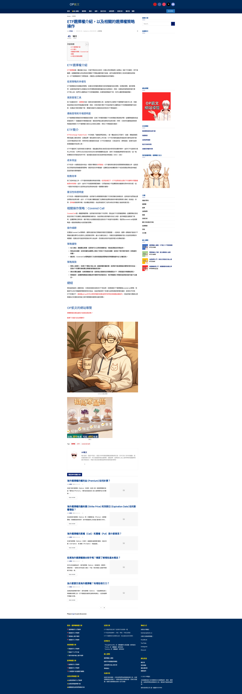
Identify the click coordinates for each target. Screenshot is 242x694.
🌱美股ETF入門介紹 (73, 652)
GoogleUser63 (109, 645)
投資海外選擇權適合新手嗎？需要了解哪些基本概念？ (93, 557)
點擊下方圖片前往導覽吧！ (76, 318)
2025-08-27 (77, 561)
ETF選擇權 (71, 70)
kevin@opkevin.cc (146, 633)
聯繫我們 (143, 671)
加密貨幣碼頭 (146, 140)
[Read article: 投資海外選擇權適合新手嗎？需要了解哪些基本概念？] (124, 567)
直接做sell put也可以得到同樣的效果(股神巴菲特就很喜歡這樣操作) (100, 294)
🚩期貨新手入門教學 (73, 633)
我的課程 (170, 11)
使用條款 (143, 665)
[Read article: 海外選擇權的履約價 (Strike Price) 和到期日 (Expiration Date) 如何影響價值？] (124, 519)
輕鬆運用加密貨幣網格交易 (77, 687)
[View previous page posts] (101, 607)
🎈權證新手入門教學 (73, 668)
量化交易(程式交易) (148, 222)
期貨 (90, 11)
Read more (73, 497)
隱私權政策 (144, 668)
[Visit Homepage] (74, 4)
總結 (72, 54)
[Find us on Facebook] (159, 4)
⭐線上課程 (75, 11)
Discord (143, 650)
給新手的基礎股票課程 (110, 661)
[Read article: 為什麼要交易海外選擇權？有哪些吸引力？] (124, 593)
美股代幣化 (145, 200)
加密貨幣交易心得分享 (110, 665)
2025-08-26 (77, 586)
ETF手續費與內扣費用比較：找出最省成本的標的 (118, 636)
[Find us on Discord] (173, 4)
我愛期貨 (145, 135)
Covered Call (71, 213)
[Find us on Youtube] (155, 4)
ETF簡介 (73, 49)
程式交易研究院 (147, 144)
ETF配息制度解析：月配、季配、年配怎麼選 (117, 632)
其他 (143, 229)
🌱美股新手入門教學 (73, 648)
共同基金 (100, 164)
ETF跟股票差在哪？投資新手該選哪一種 (116, 629)
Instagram (144, 646)
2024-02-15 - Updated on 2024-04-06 (86, 31)
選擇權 (84, 11)
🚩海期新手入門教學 (73, 640)
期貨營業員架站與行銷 (149, 131)
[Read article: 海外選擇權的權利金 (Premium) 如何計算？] (124, 490)
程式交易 (103, 11)
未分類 (144, 233)
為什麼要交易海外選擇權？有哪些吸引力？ (88, 583)
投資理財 (145, 225)
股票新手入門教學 (74, 664)
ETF (78, 444)
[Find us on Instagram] (164, 4)
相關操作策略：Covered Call (79, 51)
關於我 (128, 11)
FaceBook (144, 640)
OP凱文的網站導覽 (76, 56)
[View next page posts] (104, 607)
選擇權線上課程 (108, 658)
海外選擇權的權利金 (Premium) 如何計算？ (88, 481)
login (73, 614)
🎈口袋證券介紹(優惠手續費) (75, 671)
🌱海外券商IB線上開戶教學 (75, 655)
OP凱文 (71, 31)
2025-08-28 (77, 537)
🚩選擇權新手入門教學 (74, 629)
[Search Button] (173, 24)
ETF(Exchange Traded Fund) (77, 135)
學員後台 (106, 668)
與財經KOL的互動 (123, 645)
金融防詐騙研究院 (147, 149)
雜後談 (115, 647)
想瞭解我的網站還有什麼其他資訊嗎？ (80, 313)
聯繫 (133, 11)
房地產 (72, 202)
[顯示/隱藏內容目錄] (86, 44)
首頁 (68, 11)
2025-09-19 (77, 513)
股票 (96, 11)
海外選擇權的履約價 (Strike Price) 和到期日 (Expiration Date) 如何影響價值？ (101, 508)
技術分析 (120, 11)
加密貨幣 (111, 11)
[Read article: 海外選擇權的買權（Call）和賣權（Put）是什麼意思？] (124, 543)
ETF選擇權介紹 (75, 47)
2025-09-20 (77, 484)
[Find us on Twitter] (168, 4)
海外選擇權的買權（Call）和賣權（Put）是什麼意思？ (94, 533)
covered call (86, 444)
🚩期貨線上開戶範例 (73, 636)
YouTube (143, 643)
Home (69, 16)
